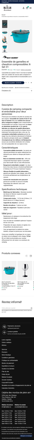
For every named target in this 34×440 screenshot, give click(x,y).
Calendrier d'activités (8, 388)
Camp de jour (6, 374)
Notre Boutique (6, 355)
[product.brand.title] (17, 57)
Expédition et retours (8, 366)
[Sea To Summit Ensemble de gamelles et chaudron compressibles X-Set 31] (9, 270)
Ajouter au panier (13, 83)
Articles (4, 345)
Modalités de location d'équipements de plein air (16, 385)
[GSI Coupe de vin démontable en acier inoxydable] (25, 270)
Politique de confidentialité (10, 360)
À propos (4, 352)
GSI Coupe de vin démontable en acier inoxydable (23, 283)
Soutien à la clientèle (8, 369)
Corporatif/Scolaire (7, 383)
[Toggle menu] (30, 8)
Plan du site (5, 372)
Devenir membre (7, 380)
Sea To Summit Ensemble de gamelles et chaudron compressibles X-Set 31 (8, 284)
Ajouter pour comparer (7, 87)
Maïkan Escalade (7, 377)
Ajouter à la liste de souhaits (22, 87)
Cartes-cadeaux (6, 342)
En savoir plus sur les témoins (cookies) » (11, 438)
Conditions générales (8, 358)
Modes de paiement (8, 363)
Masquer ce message (26, 436)
